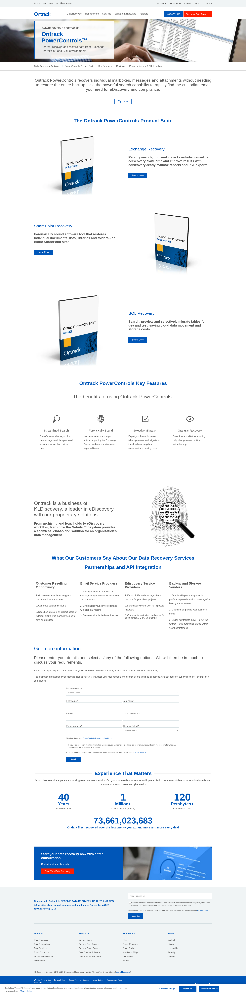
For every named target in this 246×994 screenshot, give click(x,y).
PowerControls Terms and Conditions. (97, 738)
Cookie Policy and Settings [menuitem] (78, 980)
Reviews (120, 66)
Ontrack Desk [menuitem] (85, 940)
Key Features (105, 66)
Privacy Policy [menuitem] (59, 980)
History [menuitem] (171, 944)
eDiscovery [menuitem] (39, 960)
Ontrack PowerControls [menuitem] (90, 948)
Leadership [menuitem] (173, 948)
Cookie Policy (26, 991)
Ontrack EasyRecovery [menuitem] (90, 944)
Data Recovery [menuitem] (41, 940)
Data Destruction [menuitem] (42, 944)
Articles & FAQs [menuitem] (130, 952)
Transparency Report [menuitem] (115, 980)
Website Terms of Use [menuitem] (42, 980)
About (197, 4)
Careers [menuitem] (171, 956)
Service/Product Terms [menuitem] (42, 983)
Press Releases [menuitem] (130, 944)
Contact (208, 4)
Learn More (138, 175)
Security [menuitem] (171, 952)
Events (187, 4)
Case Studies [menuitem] (129, 948)
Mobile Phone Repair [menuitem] (43, 956)
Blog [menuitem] (125, 940)
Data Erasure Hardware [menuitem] (90, 956)
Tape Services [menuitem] (40, 948)
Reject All (187, 989)
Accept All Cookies (208, 989)
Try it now (123, 101)
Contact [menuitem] (171, 940)
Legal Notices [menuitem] (98, 980)
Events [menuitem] (126, 960)
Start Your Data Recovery (198, 14)
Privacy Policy (140, 753)
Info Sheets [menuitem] (128, 956)
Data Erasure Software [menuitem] (89, 952)
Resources (175, 4)
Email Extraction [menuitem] (41, 952)
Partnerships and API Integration (145, 66)
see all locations (123, 972)
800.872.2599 (173, 14)
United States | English (46, 3)
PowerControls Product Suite (79, 66)
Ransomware (92, 14)
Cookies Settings (167, 989)
